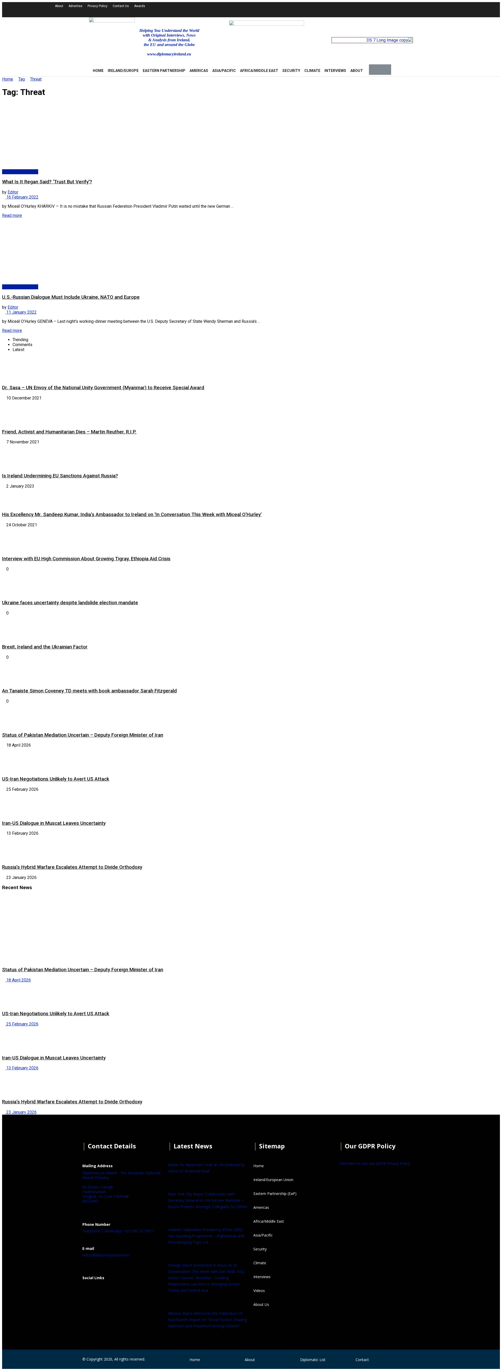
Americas (199, 71)
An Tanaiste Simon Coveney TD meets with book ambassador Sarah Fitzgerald (89, 691)
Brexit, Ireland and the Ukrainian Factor (45, 647)
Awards (139, 6)
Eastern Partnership (164, 71)
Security (291, 71)
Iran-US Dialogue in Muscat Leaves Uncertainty (54, 823)
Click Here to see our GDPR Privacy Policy (374, 1163)
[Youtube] (401, 9)
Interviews (335, 71)
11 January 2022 (21, 312)
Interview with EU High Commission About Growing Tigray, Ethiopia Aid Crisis (86, 559)
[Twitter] (387, 9)
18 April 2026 (18, 980)
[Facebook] (88, 1290)
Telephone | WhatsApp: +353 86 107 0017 (118, 1230)
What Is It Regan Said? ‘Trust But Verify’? (47, 182)
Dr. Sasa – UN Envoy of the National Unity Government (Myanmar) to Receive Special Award (103, 388)
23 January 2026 (21, 1112)
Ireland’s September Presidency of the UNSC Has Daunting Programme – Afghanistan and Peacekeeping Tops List (206, 1236)
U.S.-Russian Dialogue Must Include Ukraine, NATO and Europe (71, 297)
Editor (13, 192)
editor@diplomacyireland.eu (105, 1254)
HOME (98, 71)
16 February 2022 (21, 197)
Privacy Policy (97, 6)
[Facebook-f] (373, 9)
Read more (12, 215)
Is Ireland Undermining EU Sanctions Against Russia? (60, 476)
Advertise (75, 6)
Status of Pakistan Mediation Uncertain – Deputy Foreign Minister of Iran (82, 735)
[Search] (396, 69)
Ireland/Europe (123, 71)
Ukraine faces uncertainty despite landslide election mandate (70, 603)
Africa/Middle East (259, 71)
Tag (21, 79)
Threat (36, 79)
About (59, 6)
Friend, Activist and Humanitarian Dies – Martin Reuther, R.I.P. (69, 432)
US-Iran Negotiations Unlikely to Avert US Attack (55, 779)
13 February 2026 (21, 1067)
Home (7, 79)
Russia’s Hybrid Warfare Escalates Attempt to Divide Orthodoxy (72, 867)
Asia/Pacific (224, 71)
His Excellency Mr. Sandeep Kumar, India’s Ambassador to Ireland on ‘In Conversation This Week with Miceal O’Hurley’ (132, 514)
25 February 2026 (21, 1024)
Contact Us (121, 6)
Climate (312, 71)
